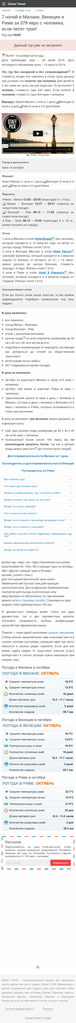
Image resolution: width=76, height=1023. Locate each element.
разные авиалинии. (61, 632)
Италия (39, 10)
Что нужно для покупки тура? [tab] (21, 486)
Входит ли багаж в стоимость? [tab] (21, 549)
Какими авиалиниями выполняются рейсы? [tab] (29, 542)
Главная (6, 10)
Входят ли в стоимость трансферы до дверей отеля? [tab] (35, 520)
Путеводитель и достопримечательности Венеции (38, 463)
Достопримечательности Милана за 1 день (38, 456)
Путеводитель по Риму (38, 471)
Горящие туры (23, 10)
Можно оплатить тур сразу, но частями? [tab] (27, 499)
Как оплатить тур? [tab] (14, 479)
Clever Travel (16, 4)
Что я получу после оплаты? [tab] (20, 513)
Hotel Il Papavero (51, 272)
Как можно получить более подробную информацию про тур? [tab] (38, 535)
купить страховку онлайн (28, 600)
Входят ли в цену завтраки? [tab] (20, 506)
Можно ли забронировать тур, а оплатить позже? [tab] (32, 492)
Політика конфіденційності (19, 1008)
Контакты (48, 1008)
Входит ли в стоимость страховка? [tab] (24, 526)
